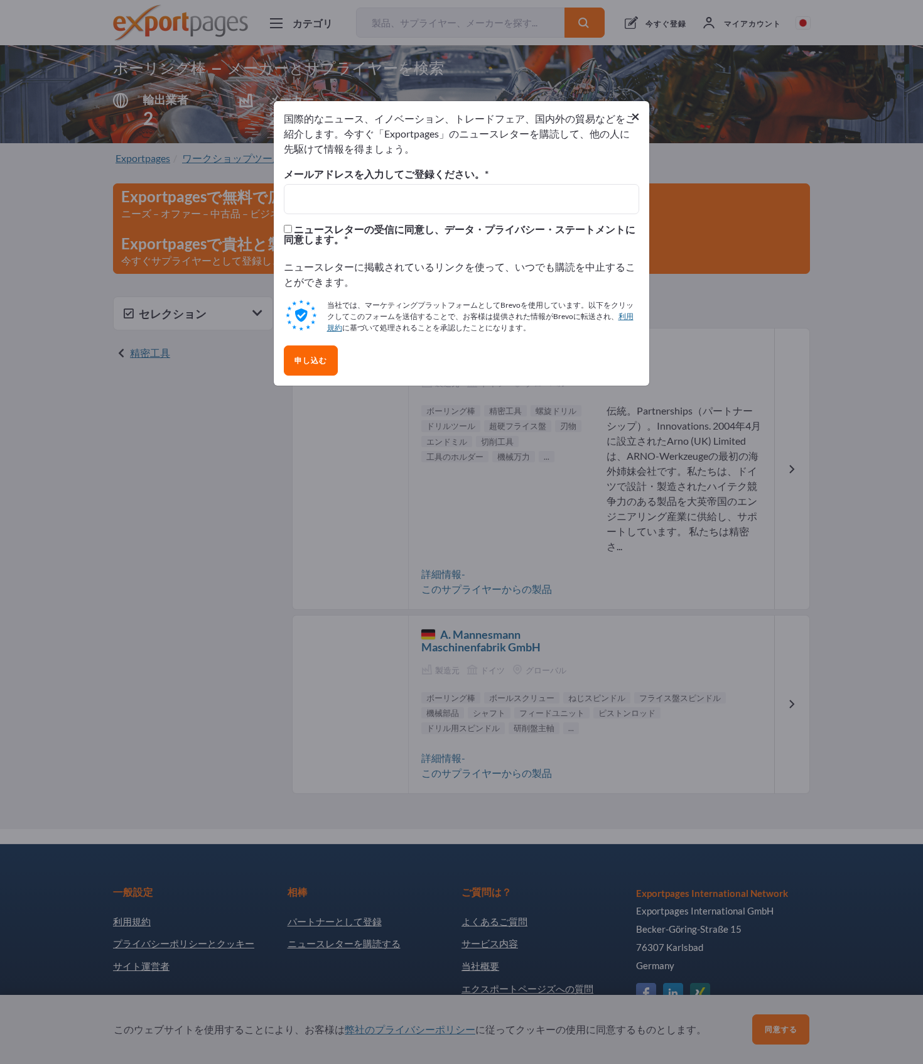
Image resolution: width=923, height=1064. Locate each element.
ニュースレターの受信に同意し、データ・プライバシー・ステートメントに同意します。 (459, 234)
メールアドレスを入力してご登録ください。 (384, 174)
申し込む (310, 360)
